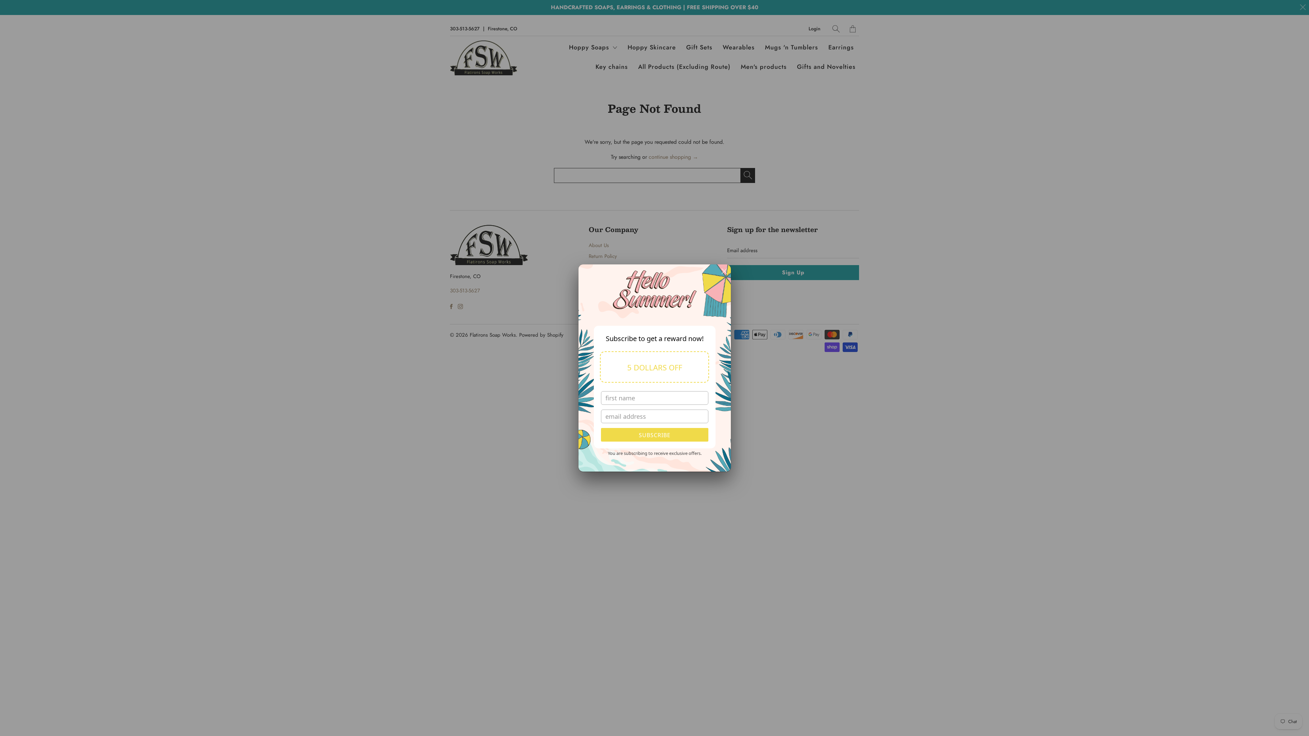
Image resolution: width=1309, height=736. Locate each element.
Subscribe (655, 435)
